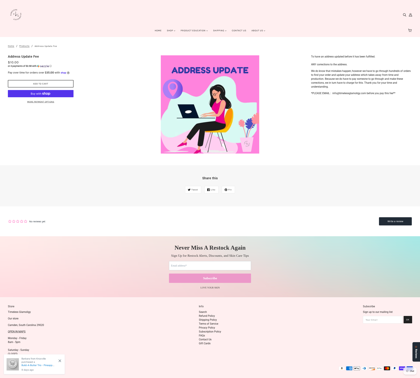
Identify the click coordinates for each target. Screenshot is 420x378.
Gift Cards (204, 343)
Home (11, 46)
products (24, 46)
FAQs (202, 335)
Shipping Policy (208, 319)
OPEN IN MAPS (17, 331)
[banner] (16, 14)
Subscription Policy (210, 331)
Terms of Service (208, 323)
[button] (41, 66)
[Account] (410, 14)
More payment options (40, 102)
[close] (60, 360)
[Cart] (410, 31)
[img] (405, 14)
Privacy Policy (207, 327)
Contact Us (205, 339)
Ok (408, 319)
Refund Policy (207, 315)
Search (203, 311)
